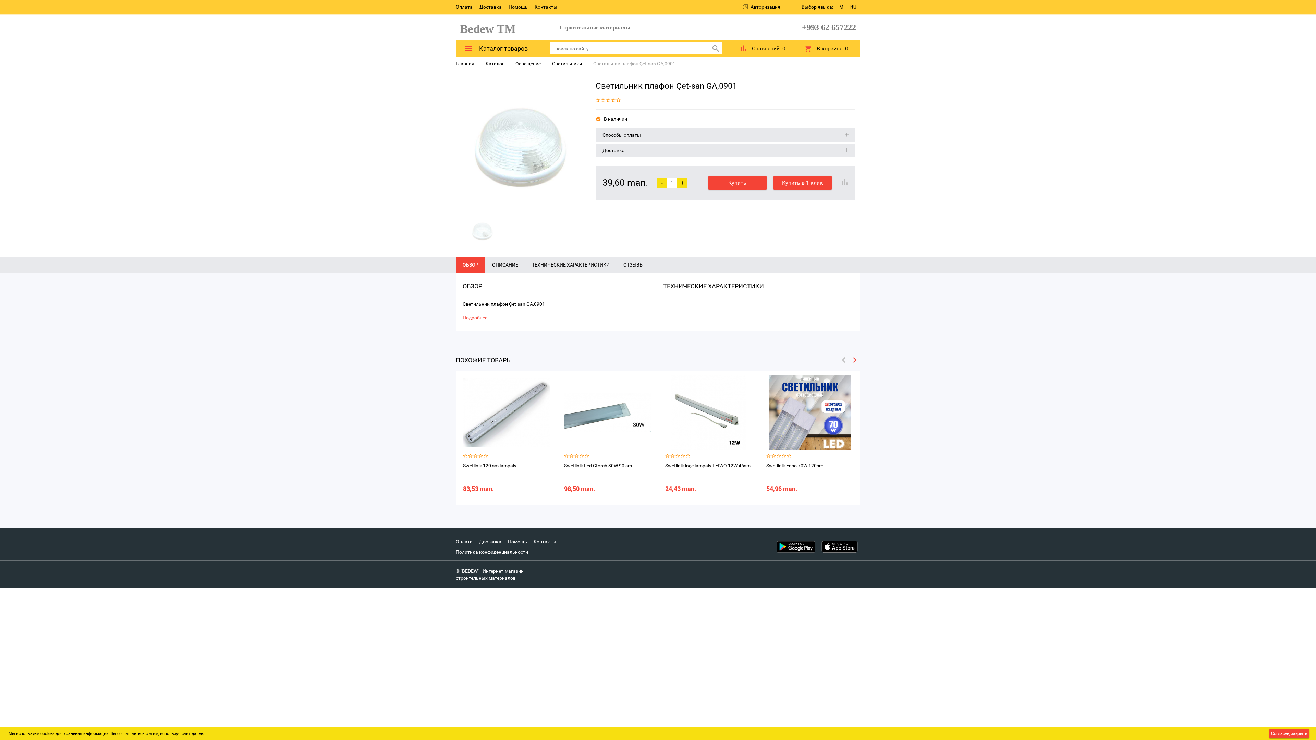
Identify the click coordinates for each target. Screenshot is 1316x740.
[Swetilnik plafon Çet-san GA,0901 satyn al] (520, 144)
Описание (505, 265)
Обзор (470, 265)
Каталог (495, 63)
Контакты (546, 7)
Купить (737, 183)
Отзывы (633, 265)
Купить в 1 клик (802, 183)
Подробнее (475, 317)
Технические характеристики (571, 265)
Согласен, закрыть (1289, 733)
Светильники (567, 63)
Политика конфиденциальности (492, 552)
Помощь (518, 7)
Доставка (490, 7)
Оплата (464, 7)
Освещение (528, 63)
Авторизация (765, 7)
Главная (465, 63)
